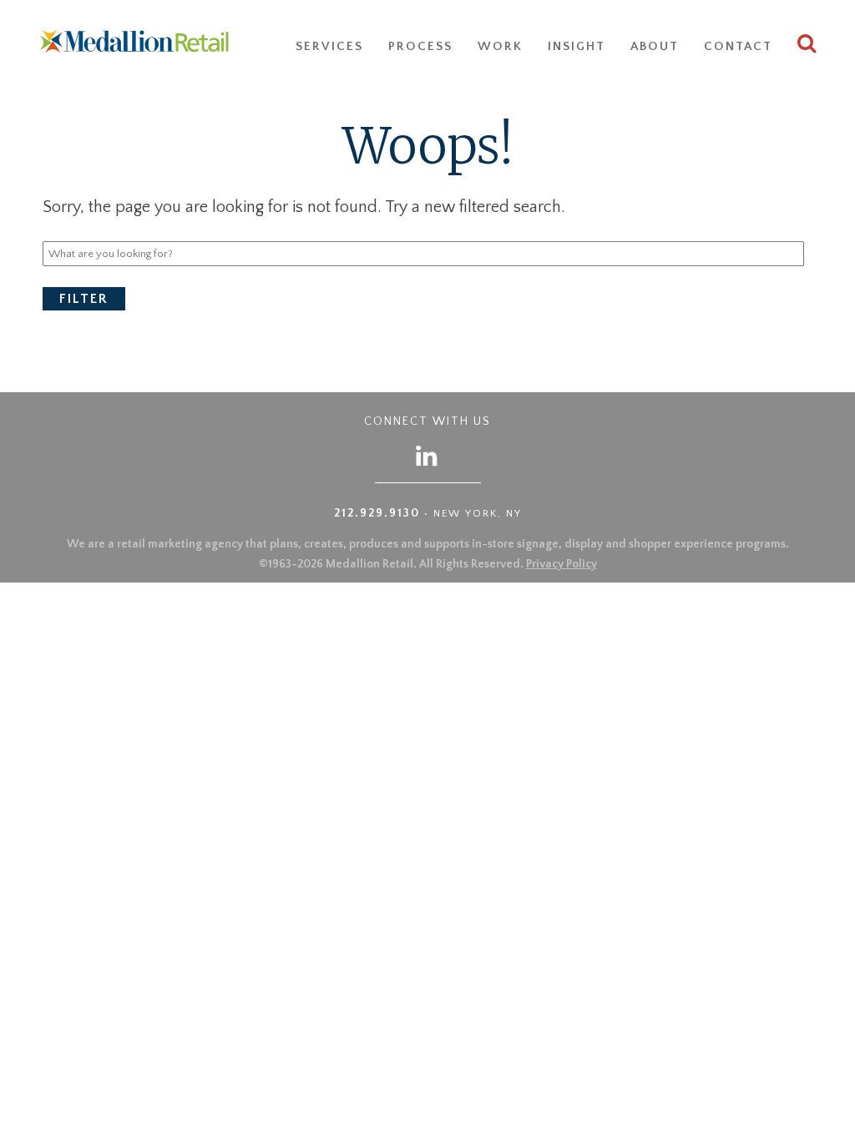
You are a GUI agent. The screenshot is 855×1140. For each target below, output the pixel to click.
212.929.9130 (377, 513)
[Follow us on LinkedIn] (427, 455)
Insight (576, 46)
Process (420, 46)
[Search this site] (807, 46)
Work (500, 46)
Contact (738, 46)
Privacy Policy (561, 564)
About (654, 46)
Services (329, 46)
